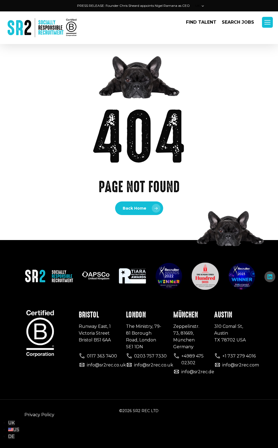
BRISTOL (89, 315)
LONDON (136, 315)
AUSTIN (223, 315)
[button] (267, 22)
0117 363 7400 (102, 356)
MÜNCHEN (185, 315)
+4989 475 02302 (192, 359)
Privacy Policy (39, 414)
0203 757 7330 (150, 356)
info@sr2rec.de (197, 371)
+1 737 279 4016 (239, 356)
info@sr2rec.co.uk (106, 365)
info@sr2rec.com (240, 365)
